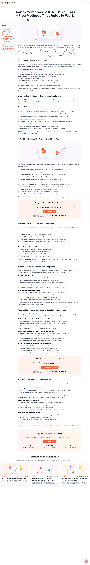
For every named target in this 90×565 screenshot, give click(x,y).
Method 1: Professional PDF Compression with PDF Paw (7, 35)
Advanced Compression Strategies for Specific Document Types (8, 45)
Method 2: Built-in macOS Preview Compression (8, 39)
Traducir (60, 3)
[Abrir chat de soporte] (86, 561)
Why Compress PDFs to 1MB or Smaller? (7, 28)
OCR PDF (74, 3)
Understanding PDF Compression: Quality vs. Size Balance (8, 32)
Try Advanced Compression (49, 367)
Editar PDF (46, 3)
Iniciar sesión (83, 3)
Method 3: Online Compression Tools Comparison (6, 42)
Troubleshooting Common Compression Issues (8, 49)
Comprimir (67, 3)
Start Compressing (49, 211)
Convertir (53, 3)
